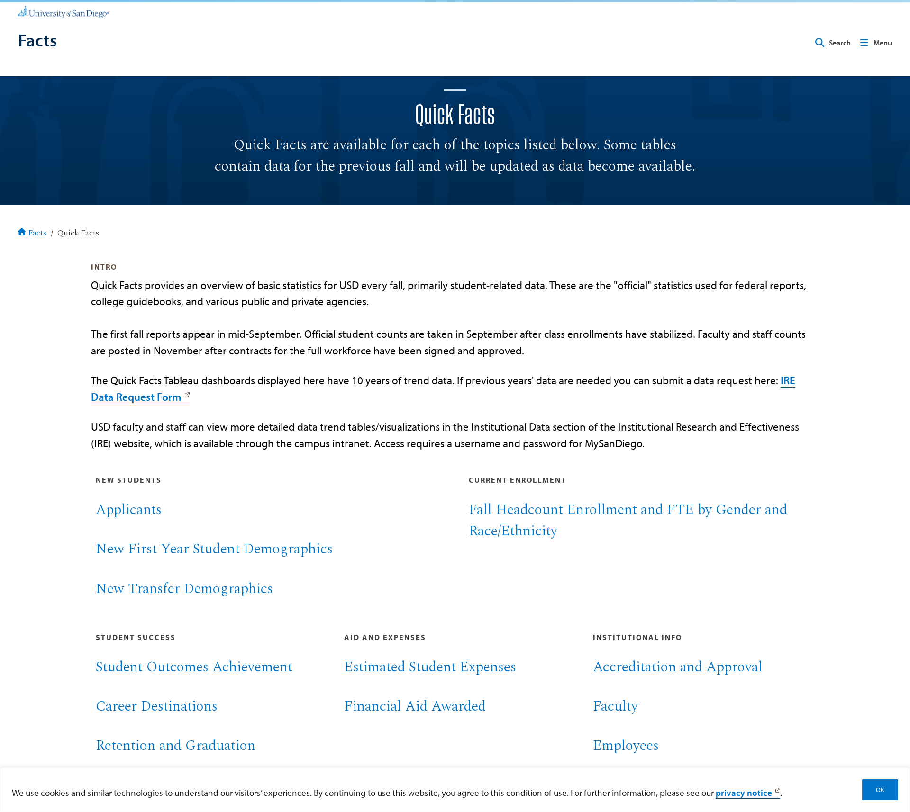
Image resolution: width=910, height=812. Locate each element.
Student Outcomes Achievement (194, 667)
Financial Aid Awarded (415, 706)
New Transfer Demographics (184, 589)
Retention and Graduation (175, 746)
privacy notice (744, 792)
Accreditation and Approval (678, 667)
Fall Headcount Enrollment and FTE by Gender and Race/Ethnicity (628, 520)
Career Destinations (157, 706)
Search (840, 42)
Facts (37, 233)
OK (880, 789)
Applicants (129, 510)
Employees (626, 746)
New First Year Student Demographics (214, 549)
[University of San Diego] (63, 11)
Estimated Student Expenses (430, 667)
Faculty (615, 706)
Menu (883, 42)
